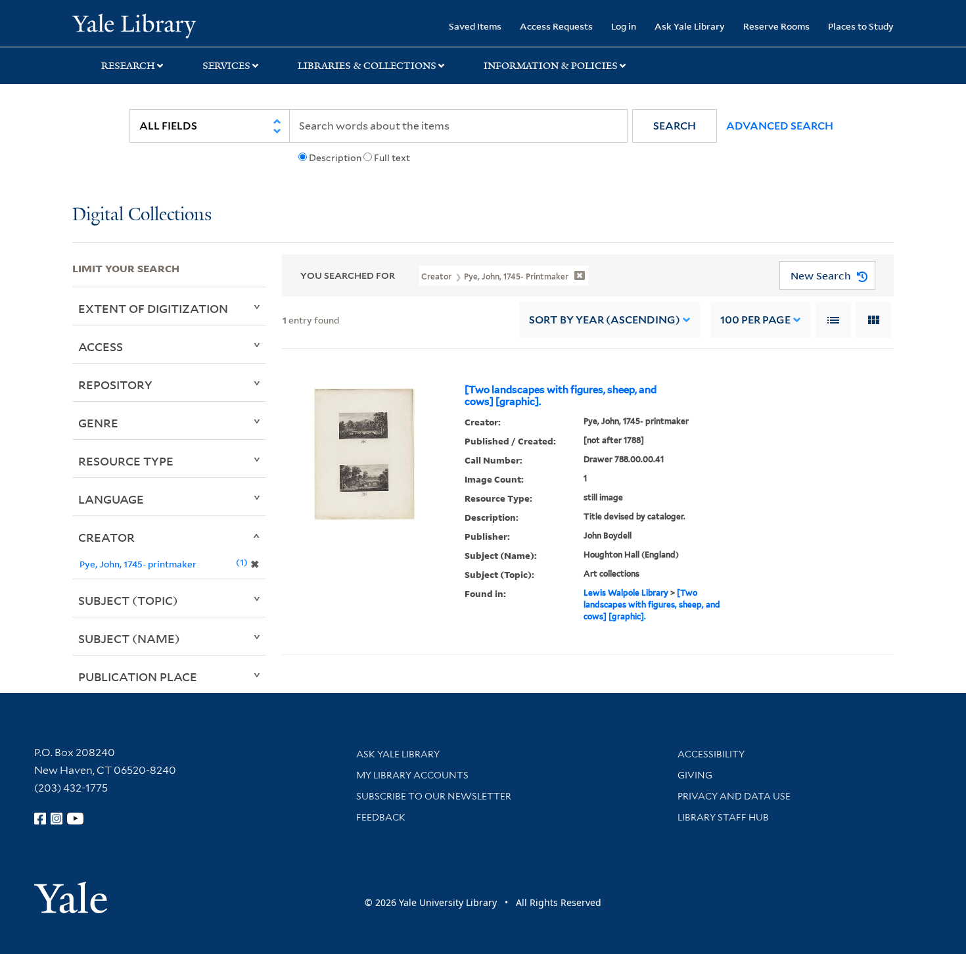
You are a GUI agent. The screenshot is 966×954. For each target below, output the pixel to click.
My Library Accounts (412, 775)
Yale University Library (133, 25)
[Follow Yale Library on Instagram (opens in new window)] (56, 818)
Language (111, 499)
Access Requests (556, 26)
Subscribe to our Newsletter (433, 796)
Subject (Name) (129, 638)
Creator (106, 537)
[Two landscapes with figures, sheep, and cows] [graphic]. (560, 396)
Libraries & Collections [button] (367, 65)
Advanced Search (779, 126)
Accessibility (711, 754)
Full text (392, 158)
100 (755, 320)
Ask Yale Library (690, 26)
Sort (604, 320)
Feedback (380, 817)
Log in (623, 26)
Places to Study (861, 26)
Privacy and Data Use (734, 796)
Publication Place (137, 676)
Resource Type (125, 461)
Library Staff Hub (723, 817)
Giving (695, 775)
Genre (98, 423)
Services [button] (226, 65)
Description (335, 158)
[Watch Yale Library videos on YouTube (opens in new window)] (75, 818)
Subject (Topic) (128, 600)
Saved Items (475, 26)
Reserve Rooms (776, 26)
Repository (115, 385)
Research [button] (128, 65)
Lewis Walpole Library (626, 593)
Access (100, 346)
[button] (674, 126)
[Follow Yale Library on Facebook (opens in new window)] (40, 818)
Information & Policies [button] (551, 65)
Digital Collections (142, 215)
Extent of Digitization (153, 308)
